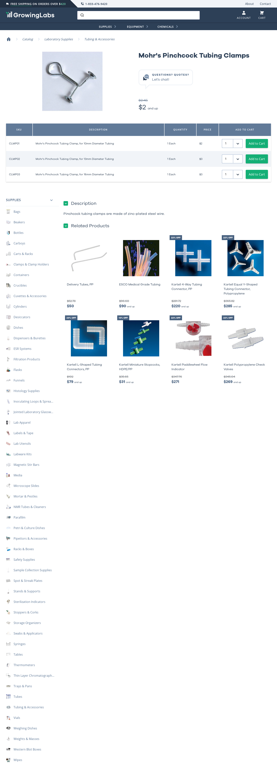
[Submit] (81, 15)
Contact (265, 4)
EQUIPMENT (135, 26)
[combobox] (138, 15)
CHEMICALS (166, 26)
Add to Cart (257, 143)
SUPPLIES (105, 26)
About (249, 4)
